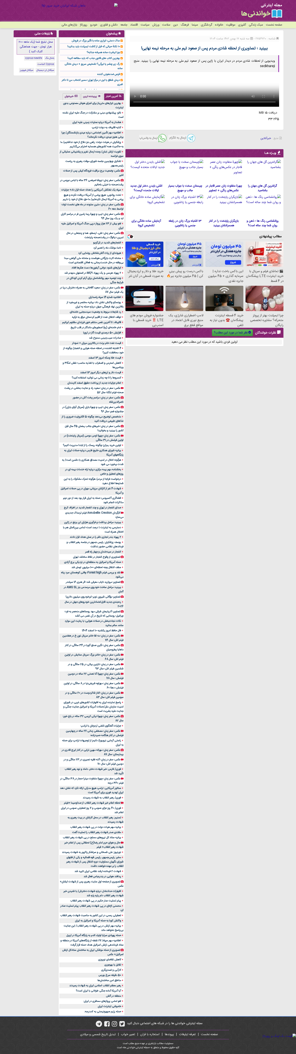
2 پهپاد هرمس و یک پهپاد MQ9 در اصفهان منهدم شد (92, 273)
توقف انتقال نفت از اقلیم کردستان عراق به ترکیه (96, 317)
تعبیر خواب (128, 1034)
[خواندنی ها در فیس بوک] (107, 1025)
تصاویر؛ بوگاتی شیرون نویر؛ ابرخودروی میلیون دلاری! (93, 597)
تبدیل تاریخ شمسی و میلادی (98, 1034)
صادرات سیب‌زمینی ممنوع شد (105, 338)
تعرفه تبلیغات (187, 1034)
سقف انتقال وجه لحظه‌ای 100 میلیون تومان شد (96, 567)
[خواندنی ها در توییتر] (122, 1025)
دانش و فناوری (109, 25)
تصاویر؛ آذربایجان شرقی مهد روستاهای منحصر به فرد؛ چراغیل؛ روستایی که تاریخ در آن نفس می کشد (94, 613)
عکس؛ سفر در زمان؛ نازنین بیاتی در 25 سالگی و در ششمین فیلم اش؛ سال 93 (96, 666)
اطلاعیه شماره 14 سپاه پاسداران (105, 297)
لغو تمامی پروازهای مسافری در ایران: (102, 1001)
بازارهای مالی (69, 25)
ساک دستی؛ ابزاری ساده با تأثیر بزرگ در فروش (96, 41)
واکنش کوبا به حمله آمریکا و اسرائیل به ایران (98, 920)
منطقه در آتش (113, 996)
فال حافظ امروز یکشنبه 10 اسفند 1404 (101, 630)
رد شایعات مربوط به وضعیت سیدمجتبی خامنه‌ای (95, 312)
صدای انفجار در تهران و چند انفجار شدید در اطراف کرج (92, 507)
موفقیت (230, 25)
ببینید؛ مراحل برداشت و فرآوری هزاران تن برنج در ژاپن (92, 522)
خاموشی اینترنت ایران (109, 1006)
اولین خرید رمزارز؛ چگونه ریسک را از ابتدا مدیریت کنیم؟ (92, 445)
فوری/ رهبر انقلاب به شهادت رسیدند (102, 798)
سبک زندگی (256, 25)
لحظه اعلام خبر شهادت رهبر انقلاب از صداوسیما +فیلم (92, 803)
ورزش (155, 25)
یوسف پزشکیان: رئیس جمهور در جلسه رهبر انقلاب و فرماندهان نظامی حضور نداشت (95, 544)
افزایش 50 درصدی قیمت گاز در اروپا (102, 333)
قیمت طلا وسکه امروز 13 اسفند (104, 358)
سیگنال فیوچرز (26, 70)
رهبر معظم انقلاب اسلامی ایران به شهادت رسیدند (95, 985)
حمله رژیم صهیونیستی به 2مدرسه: (102, 1011)
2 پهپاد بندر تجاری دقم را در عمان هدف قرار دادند (95, 537)
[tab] (114, 96)
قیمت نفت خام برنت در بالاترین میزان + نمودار (96, 343)
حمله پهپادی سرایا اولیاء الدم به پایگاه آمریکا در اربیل (93, 935)
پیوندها (169, 1034)
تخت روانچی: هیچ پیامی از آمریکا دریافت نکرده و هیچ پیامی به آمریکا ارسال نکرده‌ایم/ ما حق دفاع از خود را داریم (93, 197)
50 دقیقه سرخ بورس (110, 975)
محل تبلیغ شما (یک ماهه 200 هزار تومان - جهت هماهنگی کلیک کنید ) (36, 47)
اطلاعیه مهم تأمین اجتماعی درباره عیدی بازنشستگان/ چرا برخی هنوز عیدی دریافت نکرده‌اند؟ (93, 135)
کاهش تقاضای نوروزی (109, 959)
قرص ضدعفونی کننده (108, 74)
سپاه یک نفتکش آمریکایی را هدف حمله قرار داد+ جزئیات (91, 190)
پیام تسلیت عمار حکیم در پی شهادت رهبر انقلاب (95, 901)
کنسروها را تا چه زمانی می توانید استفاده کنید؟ (96, 378)
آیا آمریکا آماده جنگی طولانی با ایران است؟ (98, 991)
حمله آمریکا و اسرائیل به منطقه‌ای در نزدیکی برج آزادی (92, 562)
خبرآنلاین (265, 138)
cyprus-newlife (33, 58)
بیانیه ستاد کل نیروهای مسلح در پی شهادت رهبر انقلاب (92, 837)
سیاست (145, 25)
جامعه (123, 25)
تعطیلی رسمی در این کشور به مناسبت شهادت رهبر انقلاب (90, 915)
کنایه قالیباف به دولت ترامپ (106, 127)
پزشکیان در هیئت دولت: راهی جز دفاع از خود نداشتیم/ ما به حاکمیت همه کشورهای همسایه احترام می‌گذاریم (92, 144)
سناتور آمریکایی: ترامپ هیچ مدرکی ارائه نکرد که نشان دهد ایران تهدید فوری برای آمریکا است (92, 790)
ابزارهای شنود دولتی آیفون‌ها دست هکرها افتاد (96, 268)
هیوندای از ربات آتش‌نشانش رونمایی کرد (99, 253)
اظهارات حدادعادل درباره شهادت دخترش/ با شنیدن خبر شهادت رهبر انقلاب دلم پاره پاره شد (93, 893)
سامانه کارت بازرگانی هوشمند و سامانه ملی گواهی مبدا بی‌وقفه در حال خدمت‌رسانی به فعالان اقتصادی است (94, 260)
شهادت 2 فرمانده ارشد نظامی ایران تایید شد (98, 871)
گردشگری (206, 25)
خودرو (93, 25)
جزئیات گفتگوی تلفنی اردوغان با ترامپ (101, 726)
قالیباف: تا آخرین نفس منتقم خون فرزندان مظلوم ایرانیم (91, 322)
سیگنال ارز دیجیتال (45, 70)
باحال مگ (49, 58)
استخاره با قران (149, 1034)
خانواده (219, 25)
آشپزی (242, 25)
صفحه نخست (274, 25)
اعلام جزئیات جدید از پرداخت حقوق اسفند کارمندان (94, 383)
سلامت (166, 25)
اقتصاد (134, 25)
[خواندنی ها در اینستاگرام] (114, 1025)
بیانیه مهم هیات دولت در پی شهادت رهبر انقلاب (95, 827)
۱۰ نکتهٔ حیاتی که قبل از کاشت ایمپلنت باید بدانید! (93, 46)
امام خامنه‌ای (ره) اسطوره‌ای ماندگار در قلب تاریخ (96, 327)
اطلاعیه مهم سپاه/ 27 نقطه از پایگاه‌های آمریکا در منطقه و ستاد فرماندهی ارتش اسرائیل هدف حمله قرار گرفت (92, 942)
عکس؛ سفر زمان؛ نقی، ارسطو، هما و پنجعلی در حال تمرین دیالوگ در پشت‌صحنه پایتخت (95, 235)
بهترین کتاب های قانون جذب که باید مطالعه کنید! (94, 58)
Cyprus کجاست (45, 64)
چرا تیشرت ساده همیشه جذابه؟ (103, 52)
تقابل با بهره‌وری (112, 965)
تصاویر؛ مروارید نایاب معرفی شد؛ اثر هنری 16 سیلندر (93, 582)
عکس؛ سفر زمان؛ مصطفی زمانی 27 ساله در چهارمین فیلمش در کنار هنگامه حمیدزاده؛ (95, 733)
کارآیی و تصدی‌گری (111, 970)
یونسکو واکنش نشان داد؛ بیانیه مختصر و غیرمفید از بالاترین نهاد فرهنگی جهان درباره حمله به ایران (95, 304)
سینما (195, 25)
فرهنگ (185, 25)
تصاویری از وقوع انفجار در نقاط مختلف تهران (96, 557)
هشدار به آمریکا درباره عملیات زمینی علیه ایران (96, 122)
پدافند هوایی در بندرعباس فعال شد (102, 876)
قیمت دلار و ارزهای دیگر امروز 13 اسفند (100, 372)
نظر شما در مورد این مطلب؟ (231, 332)
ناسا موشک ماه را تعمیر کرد (107, 248)
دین (175, 25)
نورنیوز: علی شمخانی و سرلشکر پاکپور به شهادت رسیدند (91, 852)
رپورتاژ (83, 25)
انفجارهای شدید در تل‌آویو (107, 242)
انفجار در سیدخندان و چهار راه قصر (103, 552)
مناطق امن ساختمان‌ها (109, 980)
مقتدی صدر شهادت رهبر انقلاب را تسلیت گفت (96, 832)
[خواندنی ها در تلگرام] (99, 1025)
